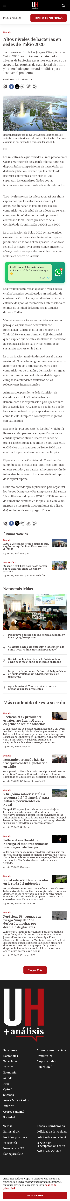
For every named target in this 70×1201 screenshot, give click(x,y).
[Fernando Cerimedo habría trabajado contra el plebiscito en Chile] (59, 759)
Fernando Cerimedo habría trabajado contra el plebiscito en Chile (25, 763)
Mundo (7, 32)
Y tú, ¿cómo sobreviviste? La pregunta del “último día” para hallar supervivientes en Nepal (26, 799)
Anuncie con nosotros (52, 1050)
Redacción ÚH (38, 575)
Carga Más (35, 970)
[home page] (35, 6)
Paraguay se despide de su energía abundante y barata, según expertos (36, 636)
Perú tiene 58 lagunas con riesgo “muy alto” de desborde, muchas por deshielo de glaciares (22, 922)
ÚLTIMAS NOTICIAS (49, 18)
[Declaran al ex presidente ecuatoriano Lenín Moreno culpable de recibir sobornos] (59, 716)
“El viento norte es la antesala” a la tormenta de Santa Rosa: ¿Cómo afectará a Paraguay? (36, 648)
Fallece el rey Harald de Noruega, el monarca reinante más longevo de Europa (25, 843)
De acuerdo (35, 1195)
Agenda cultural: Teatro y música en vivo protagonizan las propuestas (32, 687)
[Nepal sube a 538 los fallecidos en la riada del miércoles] (59, 879)
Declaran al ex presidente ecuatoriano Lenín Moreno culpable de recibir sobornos (24, 720)
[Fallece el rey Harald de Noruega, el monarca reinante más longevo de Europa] (59, 839)
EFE (33, 903)
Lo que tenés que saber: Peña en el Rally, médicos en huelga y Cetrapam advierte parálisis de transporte (37, 674)
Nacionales (9, 562)
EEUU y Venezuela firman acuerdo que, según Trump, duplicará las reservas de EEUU (26, 546)
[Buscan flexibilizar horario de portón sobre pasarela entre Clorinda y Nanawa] (59, 565)
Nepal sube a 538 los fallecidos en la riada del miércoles (25, 882)
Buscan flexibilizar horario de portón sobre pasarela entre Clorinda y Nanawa (25, 569)
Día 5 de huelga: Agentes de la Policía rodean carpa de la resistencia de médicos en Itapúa (34, 660)
